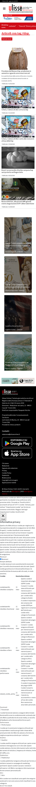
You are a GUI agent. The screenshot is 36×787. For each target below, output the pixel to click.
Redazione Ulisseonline (11, 291)
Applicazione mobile (9, 483)
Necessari (5, 559)
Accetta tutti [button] (20, 512)
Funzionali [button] (3, 707)
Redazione (5, 466)
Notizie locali (7, 39)
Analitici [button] (3, 738)
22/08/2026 (21, 291)
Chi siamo (5, 463)
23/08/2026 (20, 252)
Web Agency (16, 491)
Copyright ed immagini (10, 480)
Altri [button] (1, 773)
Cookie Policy (6, 473)
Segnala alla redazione (10, 468)
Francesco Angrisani (10, 252)
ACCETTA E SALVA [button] (6, 786)
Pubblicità (5, 475)
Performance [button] (4, 722)
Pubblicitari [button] (4, 755)
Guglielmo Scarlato (10, 330)
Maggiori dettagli (22, 509)
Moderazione (6, 478)
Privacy (4, 471)
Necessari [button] (3, 557)
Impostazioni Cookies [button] (7, 512)
